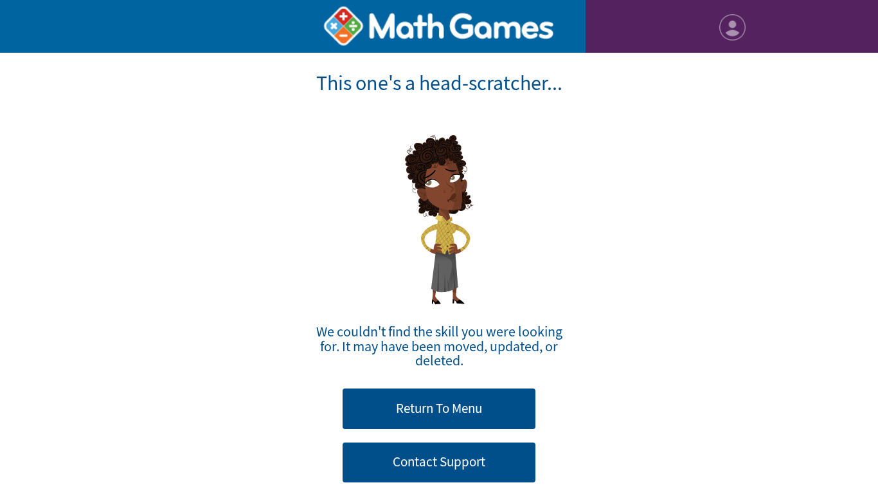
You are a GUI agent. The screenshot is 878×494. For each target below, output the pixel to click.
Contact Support (439, 461)
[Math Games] (438, 26)
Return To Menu (439, 408)
